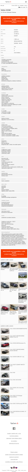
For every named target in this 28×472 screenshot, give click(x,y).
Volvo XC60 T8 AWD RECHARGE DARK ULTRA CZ (14, 269)
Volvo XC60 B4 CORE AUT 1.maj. (17, 356)
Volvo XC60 (14, 5)
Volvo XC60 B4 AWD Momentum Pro (17, 343)
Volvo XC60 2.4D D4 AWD (15, 379)
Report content (14, 452)
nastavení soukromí (14, 457)
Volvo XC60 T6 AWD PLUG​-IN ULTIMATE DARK (22, 312)
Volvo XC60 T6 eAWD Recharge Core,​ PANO (13, 312)
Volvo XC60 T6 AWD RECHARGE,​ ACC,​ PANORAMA (22, 301)
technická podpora (14, 435)
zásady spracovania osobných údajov (14, 454)
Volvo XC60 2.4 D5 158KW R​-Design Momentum (5, 312)
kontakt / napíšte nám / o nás (14, 433)
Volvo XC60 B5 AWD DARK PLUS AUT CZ (22, 289)
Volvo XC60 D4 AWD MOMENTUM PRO (18, 328)
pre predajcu (14, 441)
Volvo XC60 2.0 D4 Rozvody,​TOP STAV (18, 403)
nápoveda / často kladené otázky (14, 438)
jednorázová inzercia (14, 443)
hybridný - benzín (23, 5)
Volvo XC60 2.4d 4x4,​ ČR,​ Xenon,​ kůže (13, 290)
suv (18, 5)
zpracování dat (14, 459)
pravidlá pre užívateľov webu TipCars (14, 461)
